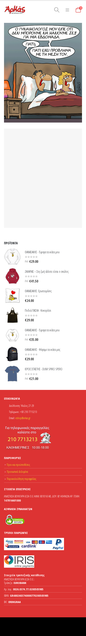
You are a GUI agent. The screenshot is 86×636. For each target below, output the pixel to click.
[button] (57, 10)
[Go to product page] (12, 256)
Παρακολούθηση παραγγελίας (21, 479)
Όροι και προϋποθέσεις (18, 465)
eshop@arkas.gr (22, 418)
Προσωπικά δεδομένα (17, 472)
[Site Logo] (15, 10)
